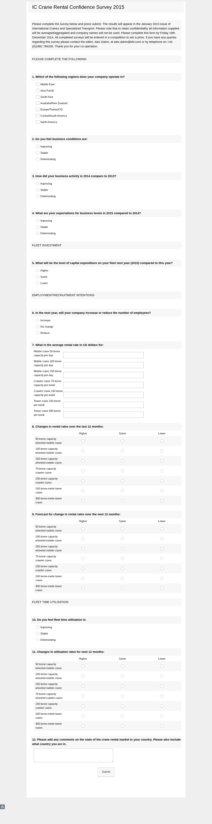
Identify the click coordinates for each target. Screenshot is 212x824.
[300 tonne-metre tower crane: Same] (122, 500)
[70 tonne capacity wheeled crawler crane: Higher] (83, 696)
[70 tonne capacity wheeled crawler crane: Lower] (162, 696)
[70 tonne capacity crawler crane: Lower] (162, 470)
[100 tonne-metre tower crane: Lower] (162, 490)
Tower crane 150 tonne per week (47, 403)
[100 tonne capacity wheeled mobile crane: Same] (122, 451)
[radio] (35, 146)
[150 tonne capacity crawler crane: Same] (122, 480)
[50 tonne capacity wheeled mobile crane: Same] (122, 441)
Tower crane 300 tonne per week (47, 413)
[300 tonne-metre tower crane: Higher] (83, 500)
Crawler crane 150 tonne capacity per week (48, 393)
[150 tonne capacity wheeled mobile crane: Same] (122, 461)
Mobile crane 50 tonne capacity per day (47, 353)
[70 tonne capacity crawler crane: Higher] (83, 470)
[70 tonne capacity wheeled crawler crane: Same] (122, 696)
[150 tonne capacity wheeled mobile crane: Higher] (83, 461)
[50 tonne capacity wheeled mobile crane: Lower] (162, 441)
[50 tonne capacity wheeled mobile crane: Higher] (83, 441)
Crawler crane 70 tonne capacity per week (47, 383)
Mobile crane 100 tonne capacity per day (47, 363)
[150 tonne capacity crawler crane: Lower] (162, 480)
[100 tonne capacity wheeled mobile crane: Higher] (83, 451)
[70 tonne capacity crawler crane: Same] (122, 470)
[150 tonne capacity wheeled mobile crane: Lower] (162, 461)
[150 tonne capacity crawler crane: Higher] (83, 480)
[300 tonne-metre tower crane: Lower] (162, 500)
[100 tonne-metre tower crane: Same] (122, 490)
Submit (106, 771)
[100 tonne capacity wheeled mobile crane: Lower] (162, 451)
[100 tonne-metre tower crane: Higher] (83, 490)
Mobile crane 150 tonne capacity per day (47, 373)
